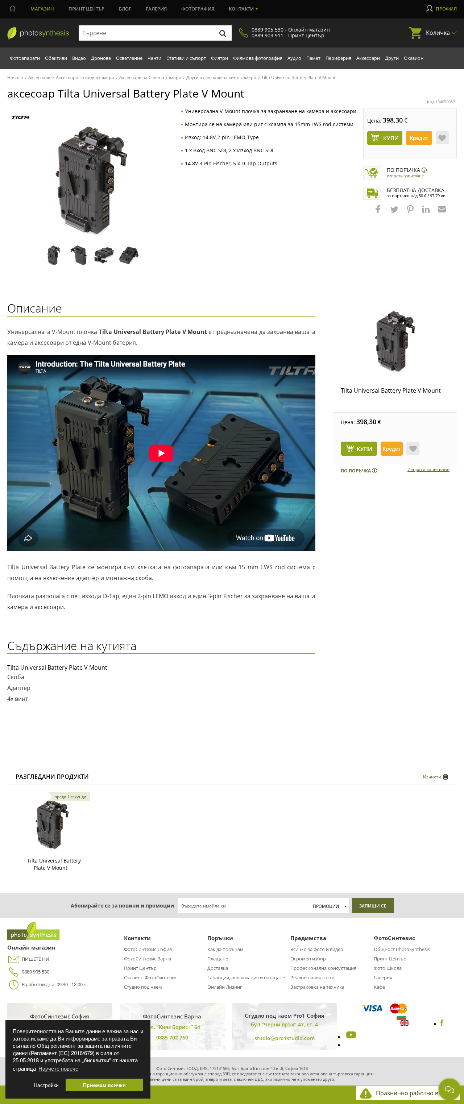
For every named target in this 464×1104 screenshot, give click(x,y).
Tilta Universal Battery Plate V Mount (391, 390)
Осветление (129, 58)
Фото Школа (388, 968)
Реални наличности (312, 977)
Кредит (419, 138)
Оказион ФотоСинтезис (150, 977)
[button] (379, 212)
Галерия (156, 8)
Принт (86, 8)
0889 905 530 (35, 971)
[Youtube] (350, 1037)
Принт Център (140, 968)
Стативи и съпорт (186, 58)
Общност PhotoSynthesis (402, 949)
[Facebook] (442, 1024)
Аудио (294, 58)
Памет (313, 58)
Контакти (241, 8)
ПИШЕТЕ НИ (35, 959)
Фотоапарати (25, 58)
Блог (125, 8)
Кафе (379, 987)
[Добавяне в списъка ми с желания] (442, 137)
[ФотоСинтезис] (38, 33)
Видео (79, 58)
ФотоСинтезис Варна (147, 958)
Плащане (217, 958)
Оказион (413, 58)
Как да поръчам (225, 949)
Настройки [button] (46, 1085)
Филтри (219, 58)
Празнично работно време (414, 1093)
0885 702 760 (172, 1037)
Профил (446, 8)
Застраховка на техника (317, 987)
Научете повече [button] (58, 1068)
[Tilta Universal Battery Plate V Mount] (395, 342)
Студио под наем (143, 987)
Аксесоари (368, 58)
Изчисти (432, 777)
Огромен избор (308, 958)
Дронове (101, 58)
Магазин (42, 8)
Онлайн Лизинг (224, 987)
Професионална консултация (323, 968)
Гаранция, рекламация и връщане (246, 977)
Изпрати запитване (405, 175)
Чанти (154, 58)
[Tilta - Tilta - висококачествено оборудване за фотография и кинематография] (20, 117)
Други (392, 58)
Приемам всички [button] (104, 1085)
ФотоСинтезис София (148, 949)
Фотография (197, 8)
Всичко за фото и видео (316, 949)
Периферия (338, 58)
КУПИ (364, 448)
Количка (438, 33)
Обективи (56, 58)
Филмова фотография (257, 58)
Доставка (217, 968)
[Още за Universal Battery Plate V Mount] (52, 824)
